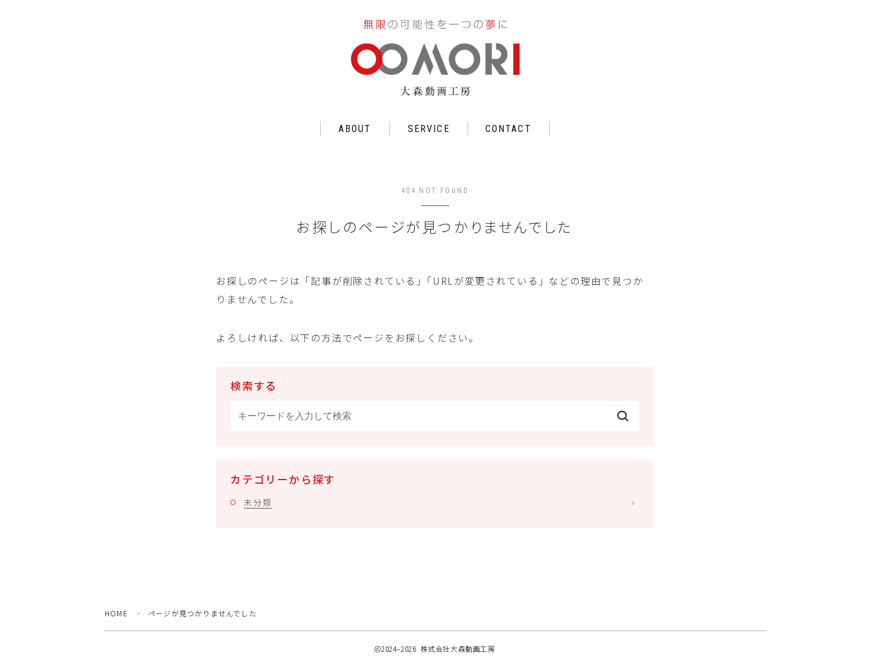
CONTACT (508, 128)
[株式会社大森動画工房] (435, 58)
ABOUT (355, 128)
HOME (116, 613)
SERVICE (429, 128)
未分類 (439, 502)
